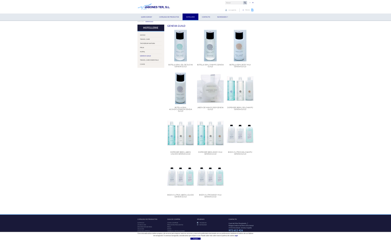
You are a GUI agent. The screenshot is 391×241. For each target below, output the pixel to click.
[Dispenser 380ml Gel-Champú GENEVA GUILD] (240, 88)
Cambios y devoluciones (176, 231)
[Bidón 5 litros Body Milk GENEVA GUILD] (210, 176)
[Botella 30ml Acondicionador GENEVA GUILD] (180, 88)
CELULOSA (140, 229)
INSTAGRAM (203, 224)
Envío (169, 229)
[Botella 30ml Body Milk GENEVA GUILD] (240, 45)
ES (253, 2)
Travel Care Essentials (149, 60)
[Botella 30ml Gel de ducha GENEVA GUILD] (180, 45)
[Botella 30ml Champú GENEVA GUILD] (210, 45)
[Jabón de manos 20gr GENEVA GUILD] (210, 88)
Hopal (142, 52)
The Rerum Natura (147, 43)
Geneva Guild (145, 56)
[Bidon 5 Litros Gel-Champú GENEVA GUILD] (240, 133)
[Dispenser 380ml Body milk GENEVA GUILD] (210, 133)
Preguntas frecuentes (175, 224)
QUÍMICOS (140, 222)
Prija (142, 47)
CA (250, 2)
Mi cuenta (232, 10)
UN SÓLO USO (141, 224)
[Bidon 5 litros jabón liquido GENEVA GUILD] (180, 176)
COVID (142, 64)
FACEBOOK (203, 222)
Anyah (142, 35)
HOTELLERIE (140, 21)
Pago (169, 226)
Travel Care (145, 39)
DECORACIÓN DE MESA (144, 226)
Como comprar (172, 222)
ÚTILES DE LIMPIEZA (143, 231)
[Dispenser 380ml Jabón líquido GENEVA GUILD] (180, 133)
